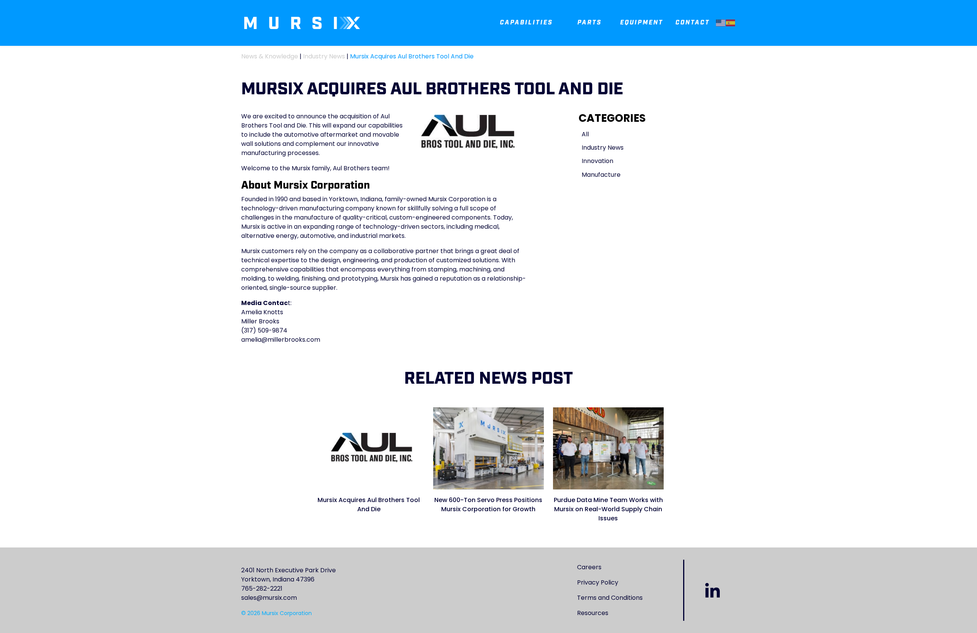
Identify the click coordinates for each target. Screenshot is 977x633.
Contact (693, 23)
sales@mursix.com (269, 597)
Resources (592, 613)
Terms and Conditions (610, 597)
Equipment (641, 23)
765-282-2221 (261, 588)
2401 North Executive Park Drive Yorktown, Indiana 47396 (288, 575)
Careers (589, 567)
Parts (589, 23)
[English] (721, 22)
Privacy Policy (597, 582)
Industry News (324, 56)
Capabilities (526, 23)
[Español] (731, 22)
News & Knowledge (269, 56)
